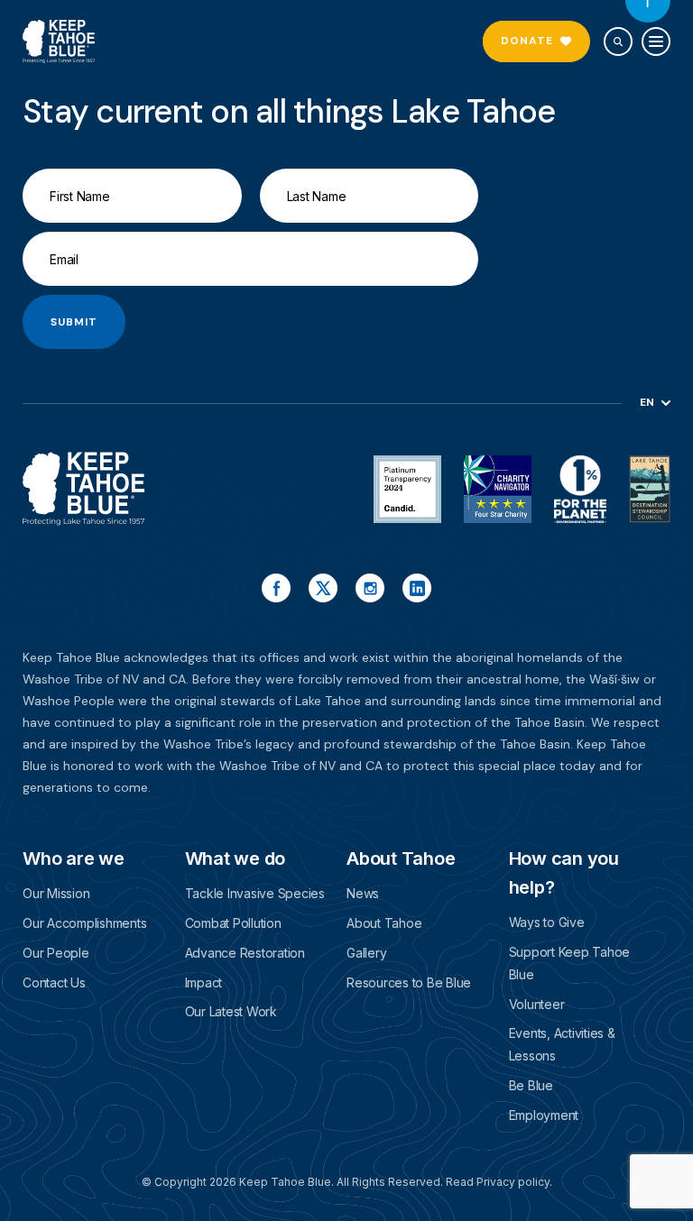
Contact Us (54, 982)
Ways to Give (547, 922)
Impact (204, 982)
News (362, 893)
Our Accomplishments (84, 923)
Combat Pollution (233, 923)
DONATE (527, 40)
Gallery (366, 952)
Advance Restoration (245, 952)
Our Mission (56, 893)
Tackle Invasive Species (255, 893)
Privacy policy (513, 1182)
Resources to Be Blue (408, 982)
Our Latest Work (231, 1011)
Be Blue (531, 1085)
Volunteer (537, 1004)
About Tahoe (383, 923)
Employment (544, 1115)
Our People (56, 952)
